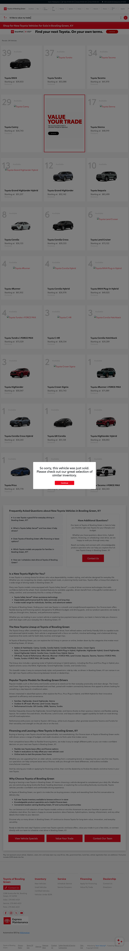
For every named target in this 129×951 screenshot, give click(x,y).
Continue (64, 483)
